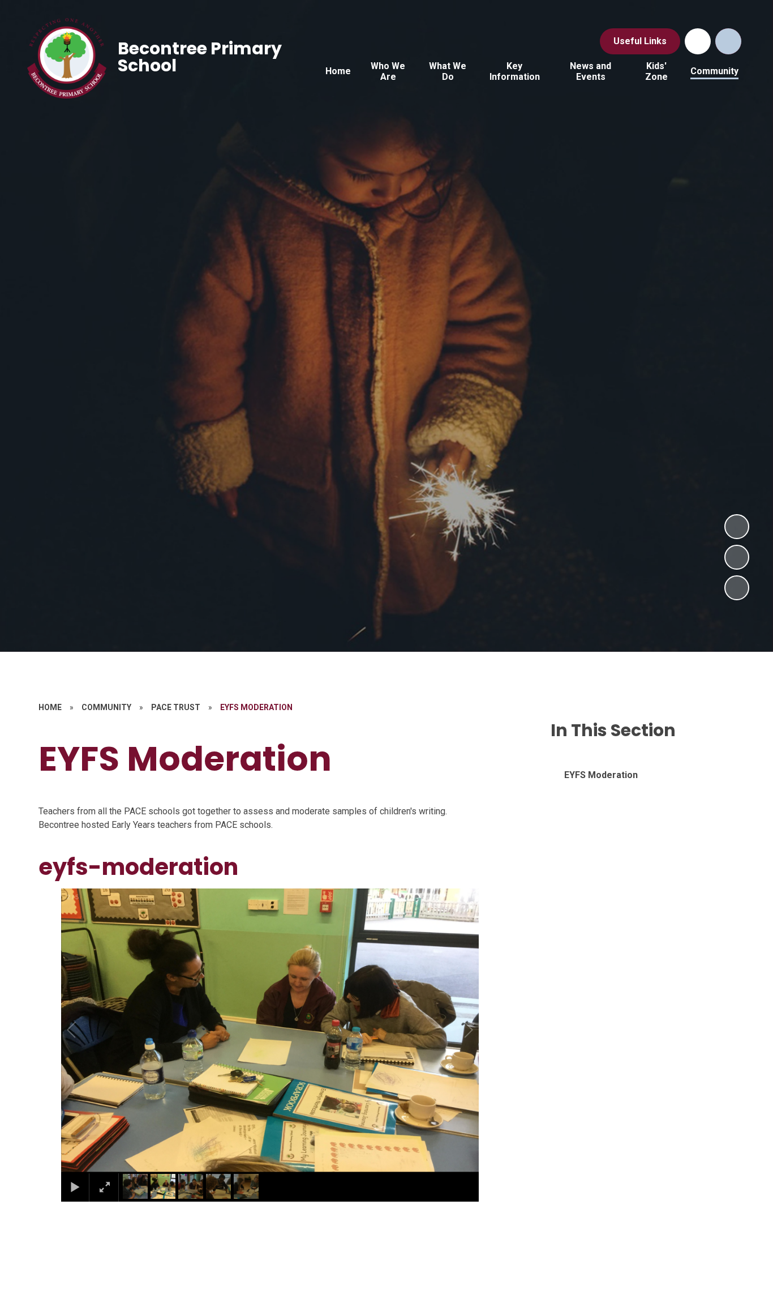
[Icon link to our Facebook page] (698, 41)
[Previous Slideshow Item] (736, 557)
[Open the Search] (728, 41)
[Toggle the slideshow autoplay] (736, 587)
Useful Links (640, 41)
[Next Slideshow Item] (736, 526)
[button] (84, 1030)
